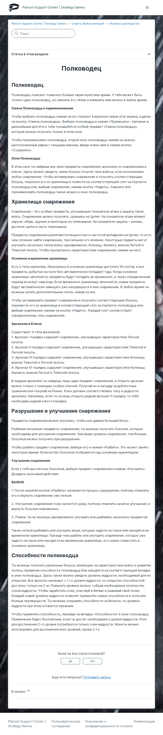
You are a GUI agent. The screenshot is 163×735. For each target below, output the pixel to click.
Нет (92, 661)
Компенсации (144, 721)
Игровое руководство (124, 23)
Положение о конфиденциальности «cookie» (109, 723)
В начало (18, 692)
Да (70, 661)
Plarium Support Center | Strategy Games (38, 23)
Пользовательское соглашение (66, 723)
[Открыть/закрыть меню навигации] (147, 7)
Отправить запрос (97, 677)
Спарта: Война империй (88, 23)
